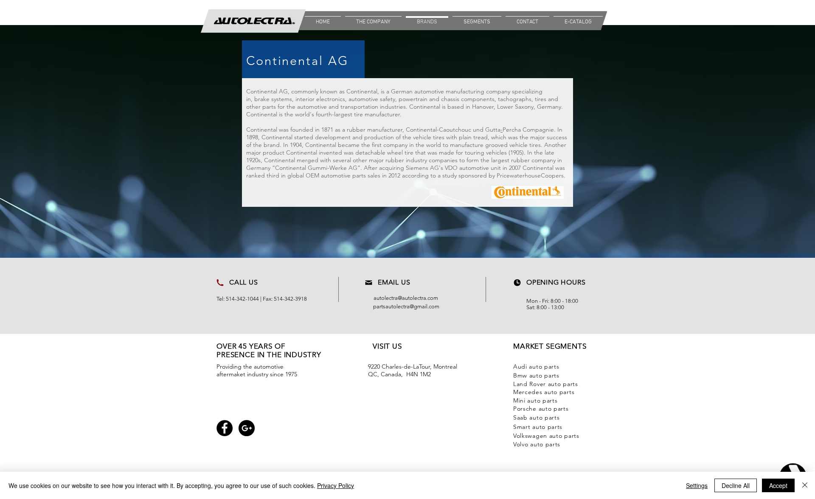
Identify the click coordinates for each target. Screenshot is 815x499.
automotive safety (371, 99)
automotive (429, 91)
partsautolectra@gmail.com (406, 306)
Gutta (492, 129)
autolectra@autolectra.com (406, 298)
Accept (778, 485)
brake (262, 99)
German (402, 91)
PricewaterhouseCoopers (530, 175)
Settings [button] (697, 485)
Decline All (736, 485)
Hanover (483, 106)
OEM (312, 175)
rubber (356, 129)
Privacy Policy (335, 485)
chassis (450, 99)
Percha (512, 129)
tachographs (514, 99)
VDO (451, 168)
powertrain (414, 99)
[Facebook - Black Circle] (224, 428)
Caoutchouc (455, 129)
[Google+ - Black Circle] (247, 428)
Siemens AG (422, 168)
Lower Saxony (515, 106)
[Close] (805, 485)
